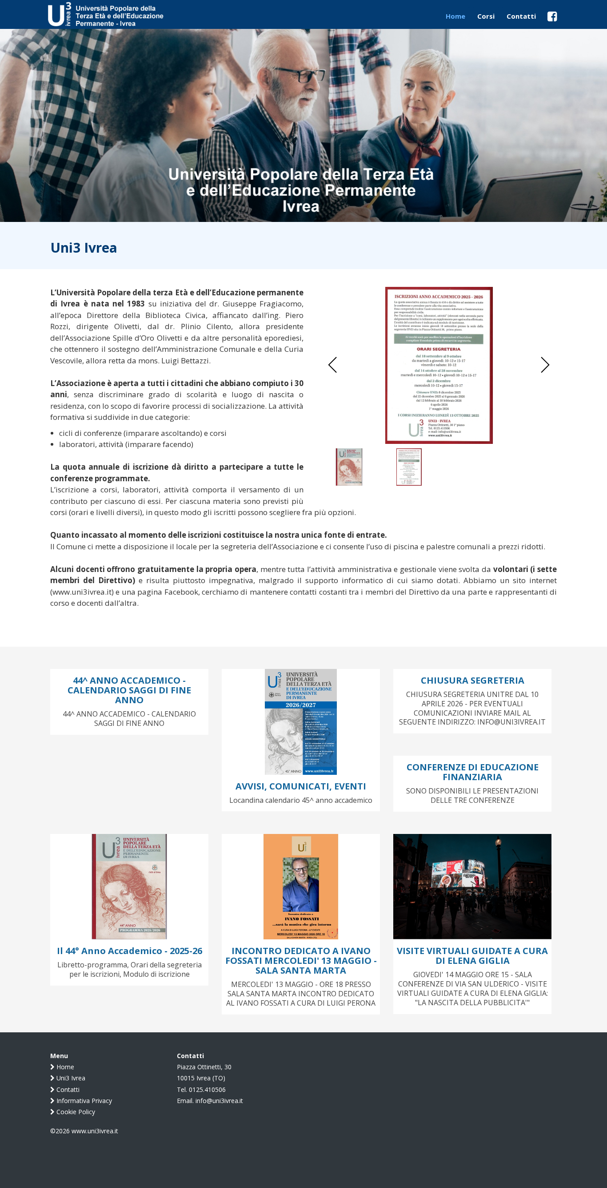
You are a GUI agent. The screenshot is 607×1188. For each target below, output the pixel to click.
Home (64, 1067)
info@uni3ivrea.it (219, 1100)
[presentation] (333, 365)
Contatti (67, 1089)
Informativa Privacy (83, 1100)
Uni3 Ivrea (70, 1078)
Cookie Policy (75, 1111)
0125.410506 (207, 1089)
